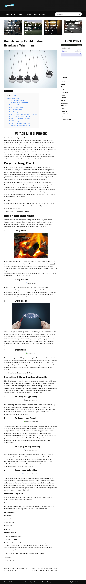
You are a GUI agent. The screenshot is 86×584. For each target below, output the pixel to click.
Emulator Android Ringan (25, 373)
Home (7, 14)
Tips (62, 116)
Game (63, 89)
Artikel (13, 14)
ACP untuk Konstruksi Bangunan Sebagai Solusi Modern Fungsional (12, 25)
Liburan (63, 100)
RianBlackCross (11, 561)
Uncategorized (66, 119)
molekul (52, 264)
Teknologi (64, 114)
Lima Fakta (64, 103)
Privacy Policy (32, 14)
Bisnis (63, 81)
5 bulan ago (9, 33)
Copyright (42, 14)
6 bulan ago (49, 33)
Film (62, 87)
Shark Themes (77, 582)
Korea (63, 95)
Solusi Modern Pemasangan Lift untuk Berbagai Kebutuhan (51, 26)
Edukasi (63, 84)
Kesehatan (64, 92)
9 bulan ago (69, 30)
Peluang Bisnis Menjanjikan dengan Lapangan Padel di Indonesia (32, 26)
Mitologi (64, 106)
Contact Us (21, 14)
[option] (13, 27)
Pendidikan (7, 557)
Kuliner (63, 98)
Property (64, 111)
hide (15, 95)
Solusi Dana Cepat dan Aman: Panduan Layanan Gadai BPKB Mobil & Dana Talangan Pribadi (72, 23)
